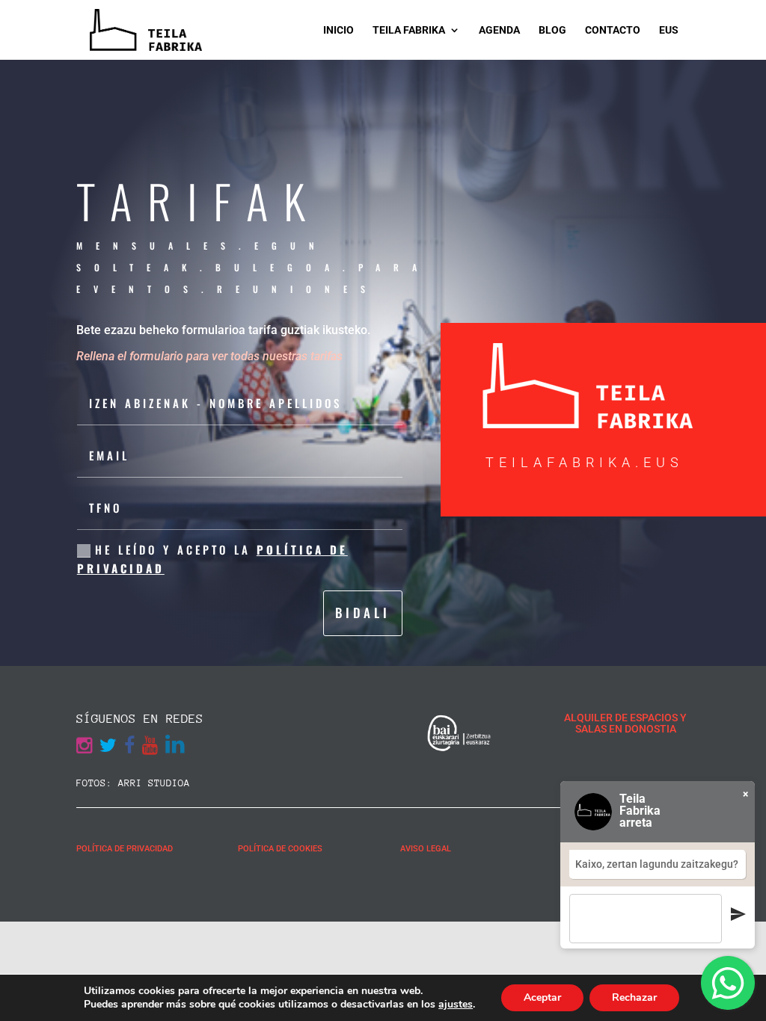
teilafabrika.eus (584, 462)
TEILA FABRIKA (409, 30)
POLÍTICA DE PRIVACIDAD (124, 849)
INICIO (338, 30)
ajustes (455, 1004)
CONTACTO (612, 30)
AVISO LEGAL (425, 849)
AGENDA (499, 30)
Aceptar (542, 997)
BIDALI (362, 612)
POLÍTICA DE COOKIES (280, 849)
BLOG (552, 30)
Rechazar (634, 997)
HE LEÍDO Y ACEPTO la (212, 559)
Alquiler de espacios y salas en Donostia (625, 723)
